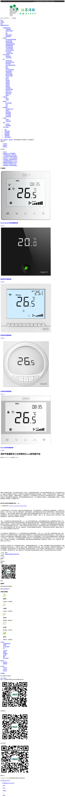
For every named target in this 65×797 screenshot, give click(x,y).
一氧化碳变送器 (9, 53)
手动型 (7, 100)
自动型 (7, 98)
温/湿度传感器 (9, 41)
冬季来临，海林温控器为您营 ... (10, 159)
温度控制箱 (8, 116)
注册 (40, 1)
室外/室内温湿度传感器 (11, 39)
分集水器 (5, 96)
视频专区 (11, 139)
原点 (7, 33)
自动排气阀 (8, 90)
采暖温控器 (8, 36)
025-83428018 (3, 678)
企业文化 (5, 669)
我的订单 (44, 1)
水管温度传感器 (9, 42)
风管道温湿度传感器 (10, 44)
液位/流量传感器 (9, 47)
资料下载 (20, 2)
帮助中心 (48, 1)
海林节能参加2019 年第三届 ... (10, 154)
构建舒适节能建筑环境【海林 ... (10, 162)
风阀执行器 (8, 93)
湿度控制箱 (8, 113)
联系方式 (5, 670)
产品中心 (3, 642)
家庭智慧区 (7, 135)
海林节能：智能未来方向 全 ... (10, 163)
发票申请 (5, 663)
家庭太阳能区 (8, 137)
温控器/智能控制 (6, 27)
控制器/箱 (5, 107)
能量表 (4, 101)
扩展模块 (8, 124)
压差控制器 (8, 56)
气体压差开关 (9, 57)
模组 (4, 122)
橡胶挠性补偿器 (9, 89)
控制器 (7, 119)
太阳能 (4, 118)
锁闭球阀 (8, 84)
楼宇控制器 (8, 125)
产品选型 (9, 2)
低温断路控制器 (9, 45)
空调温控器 (8, 29)
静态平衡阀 (8, 63)
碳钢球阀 (8, 86)
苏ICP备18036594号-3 (5, 780)
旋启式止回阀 (9, 92)
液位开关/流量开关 (10, 50)
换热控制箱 (8, 112)
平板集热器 (8, 121)
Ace (6, 32)
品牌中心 (14, 2)
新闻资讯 (25, 2)
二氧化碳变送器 (9, 48)
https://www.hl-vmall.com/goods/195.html (18, 505)
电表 (7, 106)
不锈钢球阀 (8, 87)
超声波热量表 (9, 103)
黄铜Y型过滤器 (9, 74)
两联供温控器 (9, 35)
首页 (6, 129)
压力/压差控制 (6, 54)
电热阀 (7, 95)
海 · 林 (4, 151)
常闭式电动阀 (9, 60)
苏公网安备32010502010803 (8, 783)
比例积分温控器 (9, 30)
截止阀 (7, 78)
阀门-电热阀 (5, 127)
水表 (7, 104)
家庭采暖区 (7, 132)
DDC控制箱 (8, 115)
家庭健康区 (7, 134)
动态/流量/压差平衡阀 (10, 65)
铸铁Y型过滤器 (9, 75)
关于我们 (30, 2)
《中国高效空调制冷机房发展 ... (10, 156)
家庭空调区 (7, 131)
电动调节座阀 (9, 71)
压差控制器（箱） (10, 109)
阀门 (4, 59)
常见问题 (5, 662)
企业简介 (5, 667)
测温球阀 (8, 81)
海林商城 (4, 2)
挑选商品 (6, 588)
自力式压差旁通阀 (10, 69)
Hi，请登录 (36, 1)
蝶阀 (7, 66)
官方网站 (52, 1)
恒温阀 (7, 68)
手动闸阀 (8, 80)
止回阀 (7, 77)
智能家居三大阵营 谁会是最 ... (10, 165)
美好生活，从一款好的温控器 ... (10, 157)
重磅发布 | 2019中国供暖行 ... (9, 153)
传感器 (4, 38)
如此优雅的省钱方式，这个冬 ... (10, 160)
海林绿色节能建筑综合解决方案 (12, 554)
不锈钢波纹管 (9, 72)
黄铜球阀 (8, 83)
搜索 (2, 23)
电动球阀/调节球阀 (10, 62)
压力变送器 (8, 51)
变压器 (7, 110)
